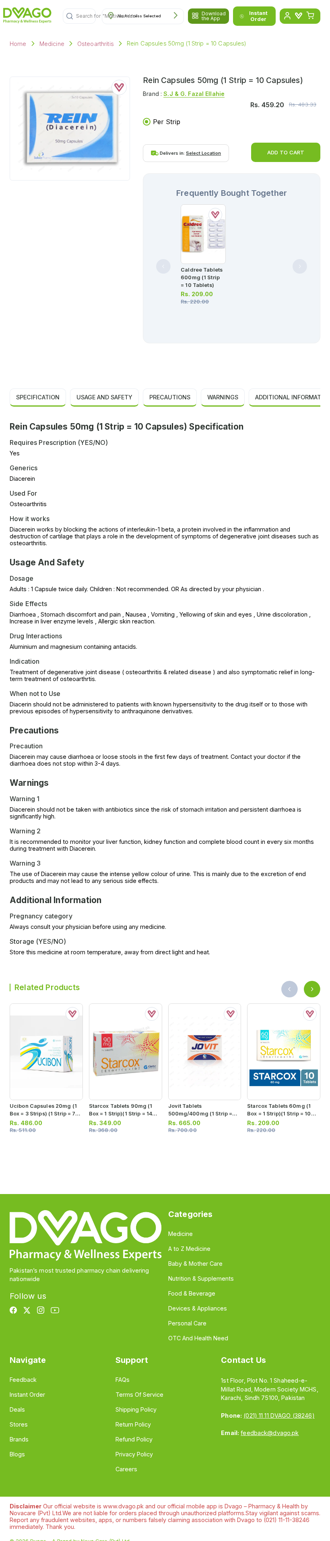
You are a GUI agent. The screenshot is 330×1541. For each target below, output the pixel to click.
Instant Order (258, 16)
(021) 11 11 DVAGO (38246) (278, 1415)
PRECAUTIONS (169, 397)
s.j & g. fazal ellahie (194, 93)
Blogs (17, 1454)
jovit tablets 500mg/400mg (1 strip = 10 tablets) (200, 1113)
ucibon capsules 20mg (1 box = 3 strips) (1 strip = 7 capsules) (43, 1113)
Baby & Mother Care (195, 1263)
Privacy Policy (134, 1454)
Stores (19, 1424)
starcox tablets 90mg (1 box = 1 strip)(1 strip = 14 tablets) (121, 1113)
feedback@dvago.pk (270, 1432)
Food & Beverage (191, 1293)
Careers (126, 1469)
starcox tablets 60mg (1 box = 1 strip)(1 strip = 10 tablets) (279, 1113)
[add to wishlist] (119, 87)
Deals (17, 1409)
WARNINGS (222, 397)
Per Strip (166, 122)
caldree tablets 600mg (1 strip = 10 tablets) (202, 277)
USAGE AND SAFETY (104, 397)
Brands (19, 1439)
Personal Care (187, 1323)
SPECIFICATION (38, 397)
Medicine (51, 43)
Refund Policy (134, 1439)
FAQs (123, 1379)
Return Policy (133, 1424)
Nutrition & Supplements (201, 1278)
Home (18, 43)
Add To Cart (285, 152)
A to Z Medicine (189, 1248)
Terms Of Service (139, 1394)
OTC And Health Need (198, 1338)
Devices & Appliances (197, 1308)
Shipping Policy (136, 1409)
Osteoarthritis (95, 43)
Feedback (23, 1379)
